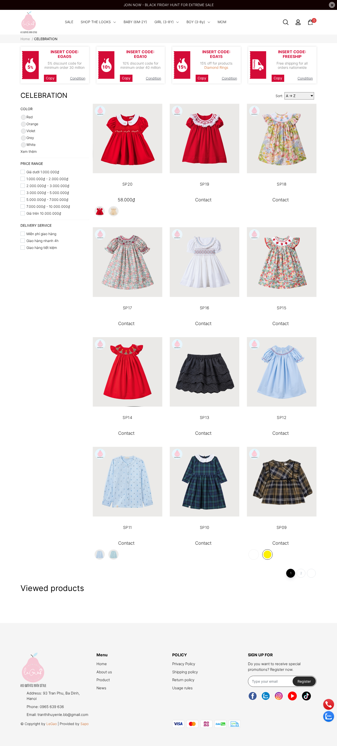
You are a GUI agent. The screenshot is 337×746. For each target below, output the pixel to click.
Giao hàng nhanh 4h (42, 241)
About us (104, 672)
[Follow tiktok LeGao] (306, 695)
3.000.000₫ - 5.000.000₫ (47, 193)
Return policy (183, 679)
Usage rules (182, 688)
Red (29, 117)
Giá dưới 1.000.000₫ (42, 172)
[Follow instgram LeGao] (278, 695)
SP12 (281, 417)
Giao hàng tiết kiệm (41, 247)
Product (103, 679)
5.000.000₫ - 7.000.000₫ (47, 199)
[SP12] (281, 372)
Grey (30, 138)
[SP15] (281, 262)
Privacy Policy (183, 663)
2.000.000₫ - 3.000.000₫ (47, 186)
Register (304, 681)
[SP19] (204, 138)
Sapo (84, 724)
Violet (30, 131)
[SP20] (127, 138)
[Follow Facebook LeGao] (252, 695)
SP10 (204, 527)
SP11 (127, 527)
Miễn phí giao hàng (41, 234)
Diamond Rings (216, 67)
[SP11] (127, 481)
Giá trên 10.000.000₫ (43, 213)
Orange (32, 124)
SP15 (281, 307)
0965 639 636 (52, 706)
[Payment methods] (206, 724)
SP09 (282, 527)
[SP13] (204, 372)
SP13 (204, 417)
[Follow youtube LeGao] (292, 695)
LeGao (51, 724)
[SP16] (204, 262)
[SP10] (204, 481)
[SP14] (127, 372)
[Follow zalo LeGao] (265, 695)
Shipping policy (185, 672)
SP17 (127, 307)
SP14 (127, 417)
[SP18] (281, 138)
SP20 (127, 184)
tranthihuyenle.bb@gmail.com (62, 714)
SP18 (281, 184)
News (101, 688)
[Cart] (310, 22)
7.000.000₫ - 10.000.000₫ (48, 206)
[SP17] (127, 262)
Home (101, 663)
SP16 (204, 307)
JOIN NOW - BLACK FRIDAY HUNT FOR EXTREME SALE (169, 5)
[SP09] (281, 481)
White (31, 144)
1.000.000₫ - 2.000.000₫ (47, 179)
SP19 (204, 184)
